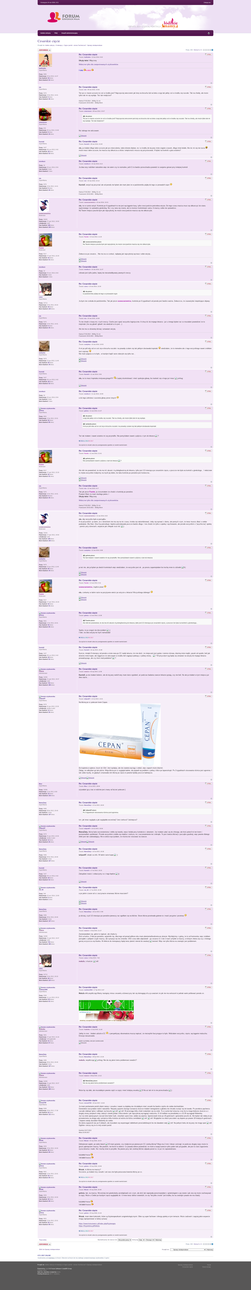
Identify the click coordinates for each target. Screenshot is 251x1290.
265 (50, 685)
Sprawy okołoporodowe (94, 45)
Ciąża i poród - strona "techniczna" (75, 45)
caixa (86, 286)
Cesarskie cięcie (49, 41)
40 (48, 307)
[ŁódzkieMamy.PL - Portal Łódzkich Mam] (118, 28)
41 (48, 1041)
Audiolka (87, 1029)
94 (48, 78)
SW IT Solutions (54, 1274)
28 (48, 151)
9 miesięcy (59, 45)
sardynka (87, 344)
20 (49, 134)
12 (48, 710)
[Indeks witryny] (63, 20)
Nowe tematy (206, 1267)
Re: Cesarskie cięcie (88, 54)
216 (50, 795)
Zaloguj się (207, 2)
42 (48, 258)
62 (48, 1112)
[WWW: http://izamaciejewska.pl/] (40, 1046)
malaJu (86, 671)
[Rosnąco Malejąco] (154, 1240)
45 (49, 99)
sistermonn (87, 111)
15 (48, 793)
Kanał (209, 1265)
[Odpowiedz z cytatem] (208, 54)
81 (49, 1001)
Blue (85, 786)
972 (49, 999)
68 (49, 1152)
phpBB (47, 1268)
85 (49, 422)
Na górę (211, 83)
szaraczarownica (89, 202)
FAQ (56, 33)
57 (49, 1043)
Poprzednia (42, 1240)
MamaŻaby (87, 805)
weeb (58, 1272)
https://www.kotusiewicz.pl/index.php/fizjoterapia (97, 1224)
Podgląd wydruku (209, 33)
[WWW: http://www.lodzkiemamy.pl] (40, 688)
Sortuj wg (135, 1240)
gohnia (86, 411)
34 (49, 364)
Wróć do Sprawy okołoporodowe (49, 1249)
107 (50, 814)
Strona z (198, 50)
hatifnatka (87, 57)
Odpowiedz (41, 49)
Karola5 (86, 144)
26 (49, 712)
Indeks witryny (46, 33)
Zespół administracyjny (69, 33)
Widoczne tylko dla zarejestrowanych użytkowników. (98, 64)
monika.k (87, 164)
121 (50, 1114)
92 (49, 80)
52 (49, 153)
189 (49, 225)
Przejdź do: (165, 1249)
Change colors (42, 1270)
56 (48, 362)
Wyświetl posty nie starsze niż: (108, 1240)
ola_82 (86, 890)
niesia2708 (87, 1103)
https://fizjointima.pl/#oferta (89, 1226)
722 (49, 683)
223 (50, 309)
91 (49, 259)
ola (85, 89)
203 (50, 227)
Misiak (86, 1140)
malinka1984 (88, 990)
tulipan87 (87, 699)
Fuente (86, 237)
